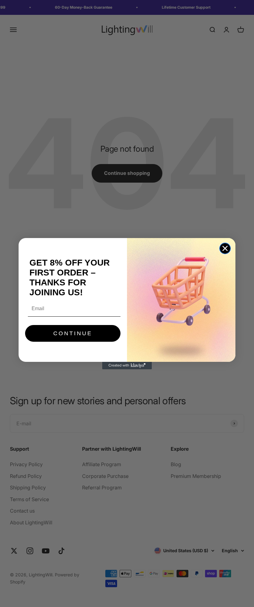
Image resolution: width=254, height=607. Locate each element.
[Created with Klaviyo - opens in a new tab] (127, 365)
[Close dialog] (225, 248)
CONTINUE (72, 333)
